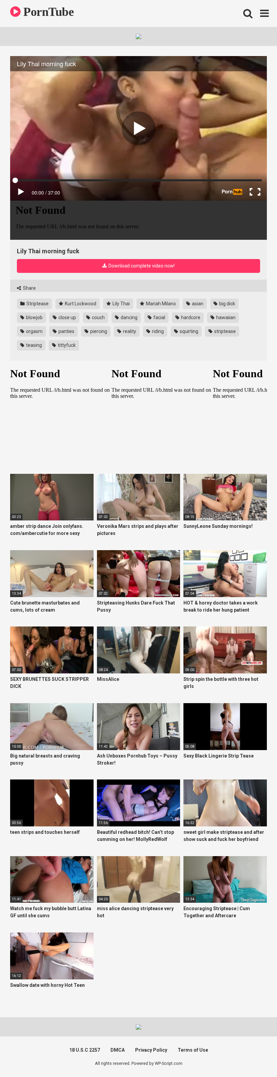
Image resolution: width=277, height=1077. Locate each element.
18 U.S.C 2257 (84, 1050)
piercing (98, 331)
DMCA (117, 1050)
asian (197, 303)
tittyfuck (66, 345)
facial (158, 317)
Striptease (37, 303)
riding (157, 331)
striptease (224, 331)
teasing (33, 345)
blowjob (34, 317)
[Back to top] (254, 1056)
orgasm (34, 331)
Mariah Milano (160, 303)
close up (66, 317)
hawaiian (225, 317)
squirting (188, 331)
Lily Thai (120, 303)
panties (65, 331)
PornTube (47, 12)
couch (98, 317)
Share (29, 288)
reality (129, 331)
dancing (128, 317)
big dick (226, 303)
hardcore (190, 317)
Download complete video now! (141, 265)
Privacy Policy (151, 1050)
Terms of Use (193, 1050)
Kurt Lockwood (80, 303)
